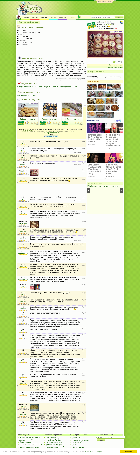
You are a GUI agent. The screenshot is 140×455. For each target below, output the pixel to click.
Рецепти (26, 17)
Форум (71, 17)
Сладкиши (114, 186)
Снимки (44, 17)
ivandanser (23, 337)
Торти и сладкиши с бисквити (99, 186)
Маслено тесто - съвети (26, 96)
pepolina (72, 78)
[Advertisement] (84, 9)
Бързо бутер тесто (26, 442)
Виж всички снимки (116, 65)
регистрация (102, 1)
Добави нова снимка (115, 67)
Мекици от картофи (53, 439)
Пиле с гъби (76, 442)
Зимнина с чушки (78, 437)
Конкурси (62, 17)
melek (81, 124)
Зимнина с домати (78, 439)
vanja (59, 124)
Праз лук (75, 446)
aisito (23, 150)
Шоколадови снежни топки (29, 448)
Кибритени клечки (72, 119)
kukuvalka (23, 239)
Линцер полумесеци (50, 119)
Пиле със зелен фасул (54, 441)
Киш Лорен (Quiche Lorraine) (30, 437)
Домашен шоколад (52, 448)
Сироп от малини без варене (56, 446)
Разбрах (128, 451)
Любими (35, 17)
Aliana (23, 331)
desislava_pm (23, 253)
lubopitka (23, 309)
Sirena (23, 213)
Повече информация (93, 451)
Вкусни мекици (51, 437)
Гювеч (74, 444)
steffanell (121, 59)
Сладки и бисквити (25, 87)
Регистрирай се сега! (51, 133)
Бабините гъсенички (28, 119)
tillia (37, 124)
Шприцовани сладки (68, 87)
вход (109, 1)
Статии (53, 17)
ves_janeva (23, 199)
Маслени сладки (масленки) (46, 87)
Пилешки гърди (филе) (80, 441)
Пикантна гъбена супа (54, 442)
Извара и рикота (78, 448)
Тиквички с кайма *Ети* (54, 444)
